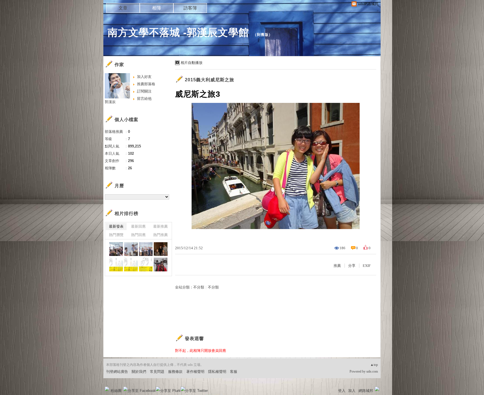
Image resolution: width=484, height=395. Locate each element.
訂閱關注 (144, 91)
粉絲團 (116, 391)
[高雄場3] (116, 249)
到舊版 (263, 35)
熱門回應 (138, 235)
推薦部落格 (146, 84)
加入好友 (144, 77)
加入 (351, 391)
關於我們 (139, 371)
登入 (341, 391)
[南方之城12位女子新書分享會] (160, 249)
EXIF (367, 266)
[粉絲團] (107, 389)
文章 (122, 8)
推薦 (337, 266)
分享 (351, 266)
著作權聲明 (195, 371)
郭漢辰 (110, 102)
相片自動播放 (192, 63)
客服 (233, 371)
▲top (374, 365)
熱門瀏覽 (116, 235)
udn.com (372, 371)
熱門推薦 (160, 235)
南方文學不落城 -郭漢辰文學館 (178, 32)
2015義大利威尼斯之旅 (209, 79)
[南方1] (146, 264)
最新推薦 (160, 226)
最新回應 (138, 226)
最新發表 (116, 226)
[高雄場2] (131, 249)
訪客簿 (190, 8)
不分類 (198, 287)
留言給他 (144, 98)
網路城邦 (366, 391)
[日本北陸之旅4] (160, 264)
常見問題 (157, 371)
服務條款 (175, 371)
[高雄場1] (146, 249)
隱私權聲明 (217, 371)
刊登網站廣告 (117, 371)
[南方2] (116, 264)
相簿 (156, 8)
